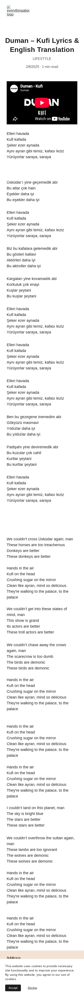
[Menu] (74, 16)
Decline (32, 988)
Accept (13, 988)
